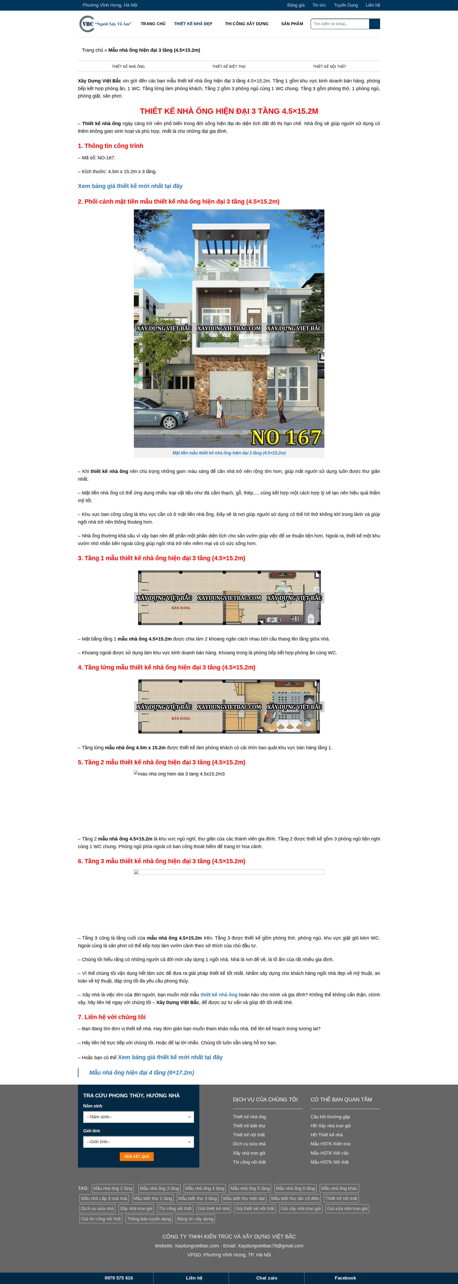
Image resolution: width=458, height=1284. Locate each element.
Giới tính (91, 1130)
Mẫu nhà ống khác (339, 1188)
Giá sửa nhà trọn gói (347, 1208)
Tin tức (319, 5)
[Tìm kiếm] (374, 24)
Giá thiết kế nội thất (255, 1208)
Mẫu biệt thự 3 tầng (197, 1198)
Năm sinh (92, 1105)
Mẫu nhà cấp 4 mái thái (104, 1198)
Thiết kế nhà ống (128, 67)
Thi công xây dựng (246, 23)
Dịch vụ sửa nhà (97, 1208)
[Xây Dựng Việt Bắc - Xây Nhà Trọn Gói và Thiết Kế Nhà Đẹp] (105, 24)
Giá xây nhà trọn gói (301, 1208)
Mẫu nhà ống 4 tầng (204, 1188)
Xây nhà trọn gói (136, 1208)
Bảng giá (296, 5)
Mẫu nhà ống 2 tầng (112, 1188)
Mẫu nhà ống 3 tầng (159, 1188)
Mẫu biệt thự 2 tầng (153, 1198)
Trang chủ (153, 23)
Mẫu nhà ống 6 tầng (295, 1188)
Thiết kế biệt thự (229, 67)
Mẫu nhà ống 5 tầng (250, 1188)
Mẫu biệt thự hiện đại (244, 1198)
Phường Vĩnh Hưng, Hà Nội (110, 5)
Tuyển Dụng (346, 5)
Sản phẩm (292, 23)
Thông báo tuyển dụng (149, 1218)
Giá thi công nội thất (101, 1218)
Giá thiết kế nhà (213, 1208)
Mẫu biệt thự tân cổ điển (295, 1198)
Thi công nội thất (175, 1208)
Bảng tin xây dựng (195, 1218)
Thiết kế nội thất (329, 67)
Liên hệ (373, 5)
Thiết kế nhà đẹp (193, 23)
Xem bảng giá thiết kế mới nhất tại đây (130, 186)
